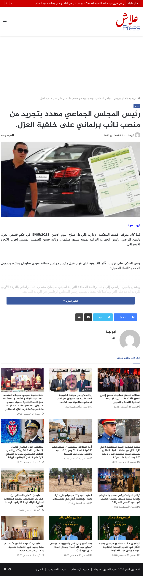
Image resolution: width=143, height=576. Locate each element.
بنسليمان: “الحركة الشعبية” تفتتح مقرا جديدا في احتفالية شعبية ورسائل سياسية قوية (24, 547)
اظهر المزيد (71, 300)
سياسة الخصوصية (57, 569)
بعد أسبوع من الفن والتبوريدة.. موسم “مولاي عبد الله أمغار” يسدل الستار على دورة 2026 (71, 547)
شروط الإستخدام (80, 569)
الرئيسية (133, 98)
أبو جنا (131, 135)
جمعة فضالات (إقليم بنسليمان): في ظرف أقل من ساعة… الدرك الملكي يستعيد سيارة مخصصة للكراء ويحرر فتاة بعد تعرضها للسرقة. (120, 452)
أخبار (124, 98)
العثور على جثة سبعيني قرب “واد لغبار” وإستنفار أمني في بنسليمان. (72, 497)
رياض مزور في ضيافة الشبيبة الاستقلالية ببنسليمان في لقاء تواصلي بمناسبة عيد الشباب (79, 3)
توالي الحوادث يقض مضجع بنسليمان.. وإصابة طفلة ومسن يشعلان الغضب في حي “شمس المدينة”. (119, 499)
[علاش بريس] (128, 21)
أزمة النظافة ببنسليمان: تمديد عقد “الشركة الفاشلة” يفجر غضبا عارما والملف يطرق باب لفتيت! (72, 450)
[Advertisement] (71, 68)
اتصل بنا (39, 569)
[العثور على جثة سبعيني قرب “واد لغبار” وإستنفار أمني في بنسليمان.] (70, 480)
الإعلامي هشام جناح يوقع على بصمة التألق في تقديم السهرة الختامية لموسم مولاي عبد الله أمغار (119, 547)
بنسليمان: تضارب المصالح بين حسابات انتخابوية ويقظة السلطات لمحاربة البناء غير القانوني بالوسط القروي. (24, 500)
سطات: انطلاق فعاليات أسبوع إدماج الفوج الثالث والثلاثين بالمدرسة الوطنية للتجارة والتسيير (120, 398)
